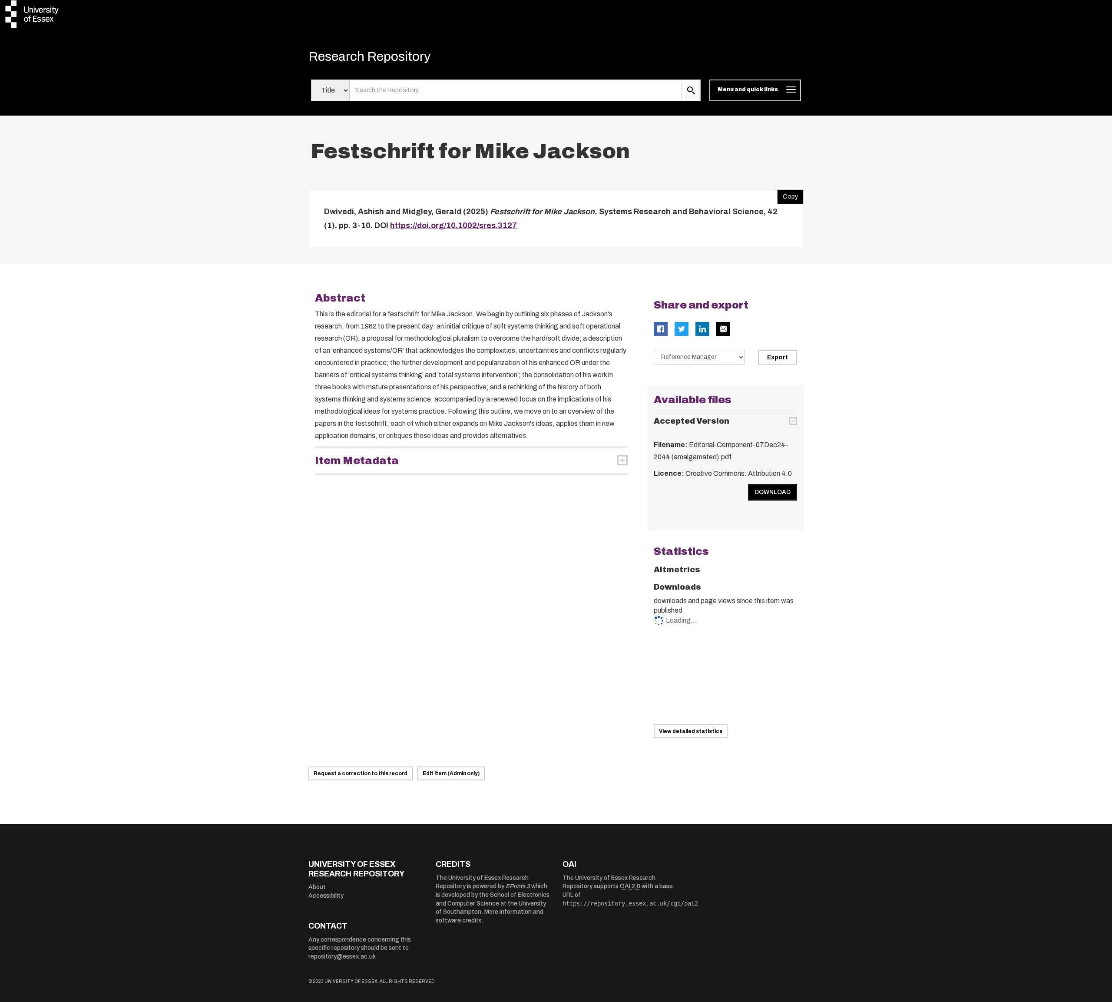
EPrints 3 (518, 886)
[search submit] (691, 90)
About (317, 887)
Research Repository (369, 56)
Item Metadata (357, 460)
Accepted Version (691, 421)
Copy (787, 194)
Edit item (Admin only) (451, 773)
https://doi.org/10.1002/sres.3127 (453, 225)
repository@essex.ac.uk (342, 956)
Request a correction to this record (360, 773)
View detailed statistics (690, 731)
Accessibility (326, 896)
